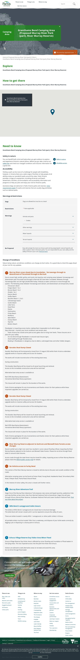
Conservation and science (54, 603)
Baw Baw (36, 599)
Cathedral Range (38, 608)
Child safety (68, 599)
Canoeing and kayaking (21, 602)
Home (5, 57)
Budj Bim (36, 603)
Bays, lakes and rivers (6, 597)
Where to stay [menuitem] (43, 2)
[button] (74, 4)
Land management (70, 613)
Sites (33, 57)
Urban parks (5, 609)
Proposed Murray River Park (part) (19, 57)
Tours (19, 619)
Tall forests (5, 607)
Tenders (52, 625)
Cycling (20, 605)
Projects (67, 633)
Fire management (70, 603)
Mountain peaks (6, 603)
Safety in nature (61, 159)
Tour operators (53, 628)
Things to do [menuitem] (31, 2)
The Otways (37, 617)
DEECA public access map (24, 460)
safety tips (6, 163)
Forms (67, 616)
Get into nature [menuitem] (21, 6)
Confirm (40, 657)
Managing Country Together (70, 619)
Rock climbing (21, 616)
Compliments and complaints (24, 640)
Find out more (43, 251)
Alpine (35, 596)
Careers (52, 612)
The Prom (36, 632)
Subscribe (10, 575)
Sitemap (4, 643)
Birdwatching (21, 599)
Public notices (69, 635)
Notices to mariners (70, 624)
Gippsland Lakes (38, 612)
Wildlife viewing (22, 621)
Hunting (20, 609)
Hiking (19, 607)
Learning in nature (54, 619)
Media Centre (68, 622)
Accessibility (11, 640)
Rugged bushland (6, 605)
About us (67, 596)
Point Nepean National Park (37, 629)
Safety (51, 623)
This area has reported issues (65, 52)
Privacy (6, 578)
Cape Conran (37, 605)
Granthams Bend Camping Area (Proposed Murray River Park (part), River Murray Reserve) (32, 59)
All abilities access (61, 163)
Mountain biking (22, 614)
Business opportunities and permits (54, 608)
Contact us (68, 601)
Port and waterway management (70, 627)
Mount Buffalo (37, 626)
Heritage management (68, 610)
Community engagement (53, 599)
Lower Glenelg (37, 624)
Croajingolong (37, 610)
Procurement (68, 631)
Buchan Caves (37, 601)
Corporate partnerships (53, 615)
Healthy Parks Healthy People (69, 606)
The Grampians (38, 615)
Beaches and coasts (7, 600)
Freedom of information (39, 640)
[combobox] (68, 4)
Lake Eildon (37, 621)
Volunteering (53, 630)
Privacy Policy (36, 652)
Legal (48, 640)
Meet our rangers (54, 621)
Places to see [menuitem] (19, 2)
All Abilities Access (54, 596)
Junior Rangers (22, 612)
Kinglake (36, 619)
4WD (19, 596)
